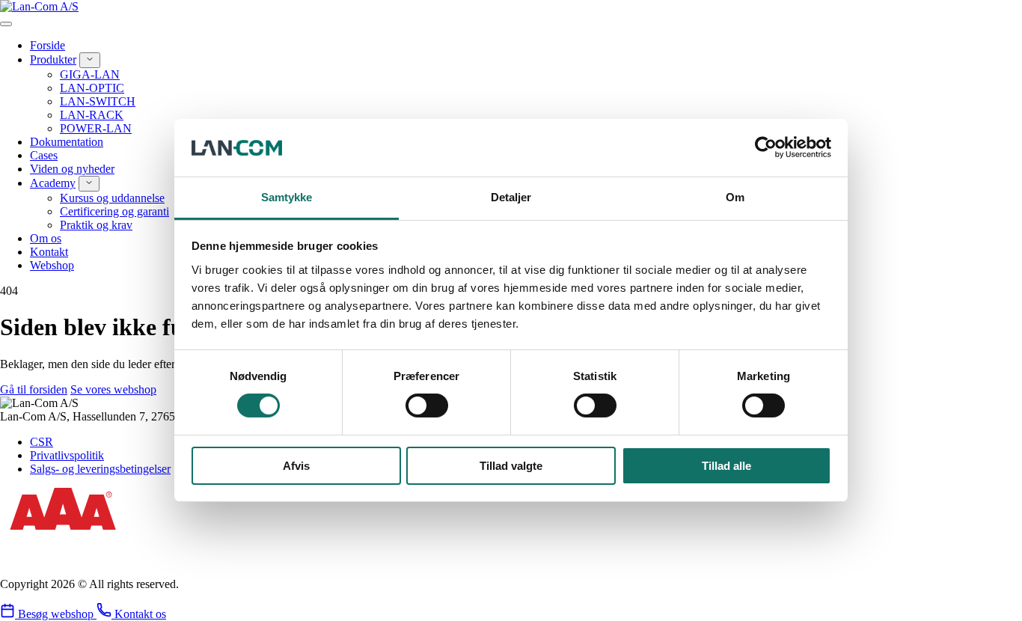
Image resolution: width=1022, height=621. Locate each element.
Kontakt (49, 251)
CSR (41, 441)
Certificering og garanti (114, 211)
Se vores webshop (113, 389)
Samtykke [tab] (287, 197)
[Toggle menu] (6, 24)
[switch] (427, 405)
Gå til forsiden (33, 389)
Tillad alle (726, 465)
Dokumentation (66, 141)
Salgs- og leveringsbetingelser (100, 468)
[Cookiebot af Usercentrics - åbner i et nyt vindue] (765, 147)
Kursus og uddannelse (112, 198)
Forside (47, 45)
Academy (53, 183)
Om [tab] (735, 197)
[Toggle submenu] (89, 60)
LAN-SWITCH (97, 101)
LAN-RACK (91, 114)
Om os (45, 238)
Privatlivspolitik (67, 455)
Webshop (52, 265)
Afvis (296, 465)
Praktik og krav (96, 224)
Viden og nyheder (72, 168)
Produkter (53, 59)
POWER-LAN (96, 128)
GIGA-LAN (90, 74)
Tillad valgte (511, 465)
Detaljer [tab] (511, 197)
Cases (44, 155)
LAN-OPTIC (92, 88)
